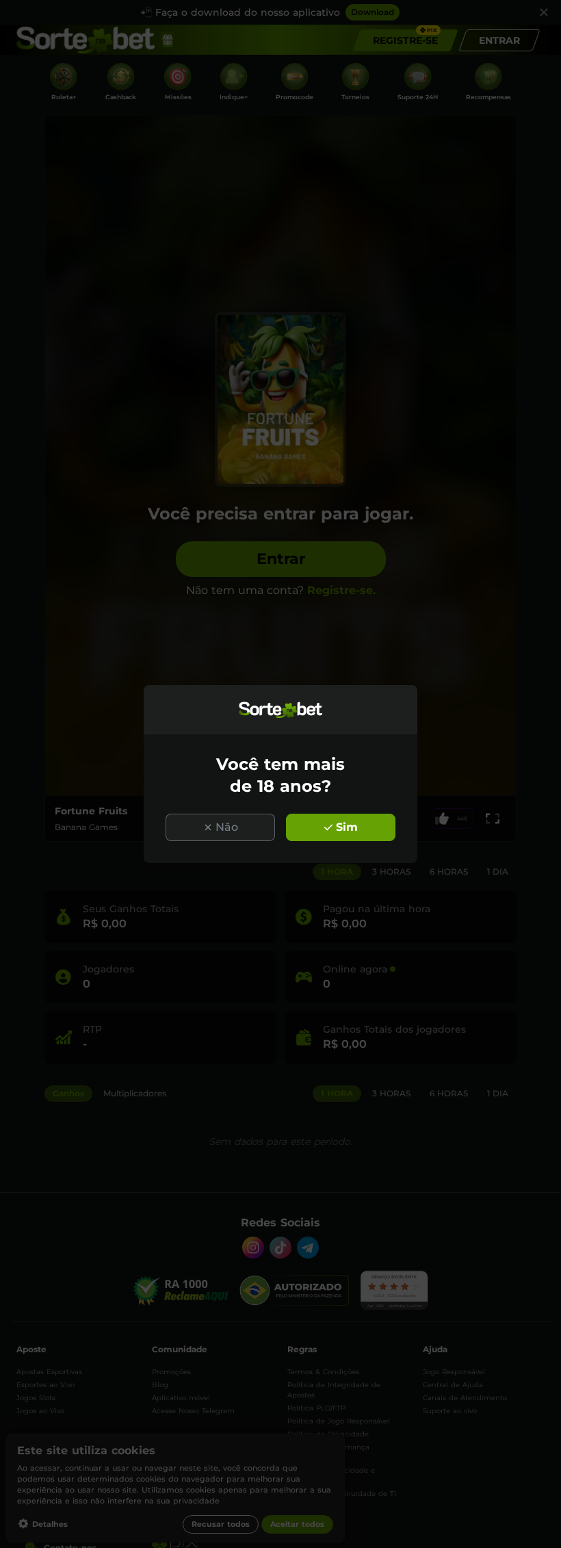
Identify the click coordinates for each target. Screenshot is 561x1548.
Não (227, 827)
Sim (347, 827)
